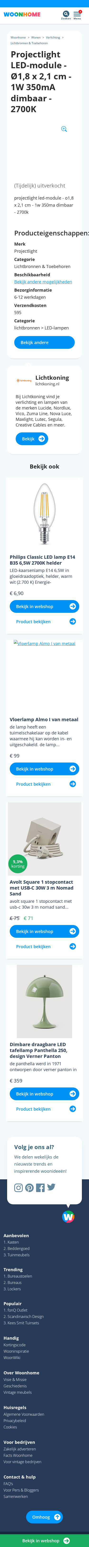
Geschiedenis (15, 1386)
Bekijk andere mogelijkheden (43, 282)
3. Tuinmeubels (16, 1254)
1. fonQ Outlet (15, 1310)
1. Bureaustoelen (18, 1276)
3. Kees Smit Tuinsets (21, 1322)
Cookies (10, 1427)
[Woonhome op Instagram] (18, 1188)
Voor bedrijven (19, 1442)
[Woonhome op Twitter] (51, 1188)
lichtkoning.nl (47, 384)
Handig (11, 1338)
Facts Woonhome (18, 1455)
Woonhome (18, 37)
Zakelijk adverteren (20, 1449)
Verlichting (53, 37)
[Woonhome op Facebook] (40, 1188)
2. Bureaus (12, 1282)
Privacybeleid (15, 1420)
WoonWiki (12, 1357)
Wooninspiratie (16, 1351)
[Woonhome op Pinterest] (29, 1188)
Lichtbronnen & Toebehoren (29, 43)
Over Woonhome (21, 1373)
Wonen (36, 37)
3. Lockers (12, 1288)
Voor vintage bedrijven (22, 1461)
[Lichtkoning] (24, 380)
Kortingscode (15, 1344)
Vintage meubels (18, 1392)
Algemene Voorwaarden (24, 1414)
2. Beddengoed (17, 1248)
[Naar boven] (66, 1204)
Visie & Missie (15, 1379)
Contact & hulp (20, 1477)
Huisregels (15, 1407)
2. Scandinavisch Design (24, 1316)
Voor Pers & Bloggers (21, 1490)
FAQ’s (8, 1483)
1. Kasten (11, 1242)
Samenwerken (16, 1496)
